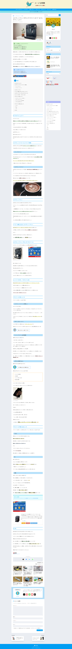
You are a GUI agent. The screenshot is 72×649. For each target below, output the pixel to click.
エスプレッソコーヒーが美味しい (20, 98)
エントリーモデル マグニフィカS (20, 94)
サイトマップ (49, 9)
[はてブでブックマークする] (29, 559)
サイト (14, 624)
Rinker (24, 520)
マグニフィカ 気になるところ (51, 123)
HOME (36, 645)
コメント (15, 605)
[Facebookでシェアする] (26, 559)
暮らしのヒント (32, 9)
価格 (47, 127)
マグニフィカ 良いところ (18, 96)
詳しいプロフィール (49, 35)
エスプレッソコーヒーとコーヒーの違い (21, 84)
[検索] (60, 15)
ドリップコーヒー (18, 86)
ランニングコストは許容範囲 (20, 100)
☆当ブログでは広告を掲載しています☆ (36, 11)
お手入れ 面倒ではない (19, 101)
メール (14, 620)
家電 (42, 562)
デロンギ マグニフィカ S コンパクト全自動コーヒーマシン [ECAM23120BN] (26, 498)
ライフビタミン (26, 9)
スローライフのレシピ (19, 9)
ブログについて (43, 9)
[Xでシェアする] (23, 559)
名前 (14, 616)
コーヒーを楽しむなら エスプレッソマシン (21, 91)
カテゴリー (48, 48)
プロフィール (38, 9)
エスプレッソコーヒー (19, 87)
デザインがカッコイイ (19, 99)
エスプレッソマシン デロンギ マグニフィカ (21, 93)
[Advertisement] (53, 93)
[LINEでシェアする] (32, 559)
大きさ (17, 105)
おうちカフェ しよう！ (18, 83)
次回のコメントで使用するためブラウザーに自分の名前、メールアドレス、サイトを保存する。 (27, 628)
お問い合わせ (54, 9)
